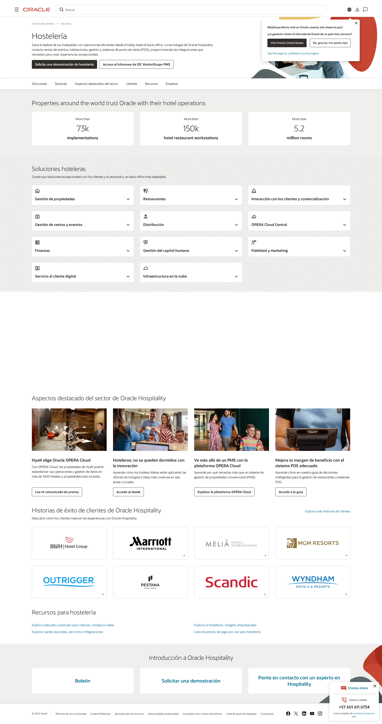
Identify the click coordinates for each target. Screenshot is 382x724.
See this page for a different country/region (293, 53)
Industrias (66, 23)
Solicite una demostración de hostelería (64, 64)
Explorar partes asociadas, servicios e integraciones (67, 632)
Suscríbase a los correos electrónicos (202, 713)
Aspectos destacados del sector (96, 83)
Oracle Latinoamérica (43, 23)
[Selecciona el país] (349, 9)
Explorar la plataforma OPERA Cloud (224, 492)
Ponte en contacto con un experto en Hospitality (299, 680)
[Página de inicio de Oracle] (36, 9)
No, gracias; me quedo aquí (330, 43)
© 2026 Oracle (39, 713)
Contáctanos (267, 713)
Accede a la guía (291, 492)
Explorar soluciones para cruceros (55, 372)
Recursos (151, 83)
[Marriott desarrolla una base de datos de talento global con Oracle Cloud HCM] (150, 543)
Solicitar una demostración (191, 681)
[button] (16, 9)
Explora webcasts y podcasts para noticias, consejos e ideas (73, 625)
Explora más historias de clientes (327, 511)
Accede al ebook (128, 492)
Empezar (172, 83)
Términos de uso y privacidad (70, 713)
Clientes (131, 83)
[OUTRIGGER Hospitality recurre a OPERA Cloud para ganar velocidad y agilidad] (69, 582)
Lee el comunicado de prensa (57, 492)
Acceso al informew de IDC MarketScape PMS (136, 64)
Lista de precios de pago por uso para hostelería (227, 632)
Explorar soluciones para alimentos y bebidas (63, 355)
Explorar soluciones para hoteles (54, 322)
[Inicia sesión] (357, 9)
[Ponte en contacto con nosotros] (365, 9)
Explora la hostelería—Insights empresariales (225, 625)
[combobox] (191, 9)
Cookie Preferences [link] (100, 713)
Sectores (61, 83)
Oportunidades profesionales (163, 713)
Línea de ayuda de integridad (241, 713)
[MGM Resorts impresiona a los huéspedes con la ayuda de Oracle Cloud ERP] (313, 543)
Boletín (83, 681)
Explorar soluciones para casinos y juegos (61, 338)
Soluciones (39, 83)
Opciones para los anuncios (129, 713)
